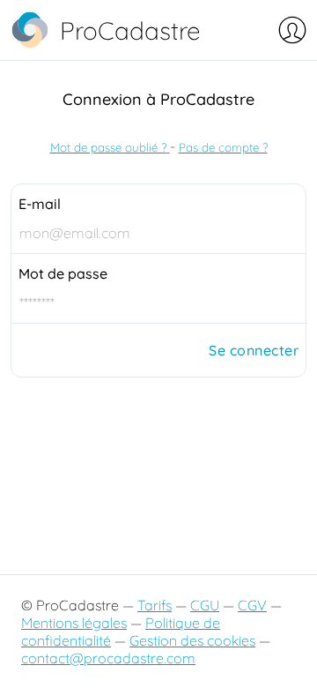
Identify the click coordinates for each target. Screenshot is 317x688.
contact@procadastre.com (108, 658)
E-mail (39, 204)
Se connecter (254, 350)
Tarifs (154, 605)
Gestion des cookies (192, 640)
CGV (252, 605)
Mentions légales (74, 623)
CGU (204, 605)
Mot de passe (62, 273)
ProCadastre (130, 30)
